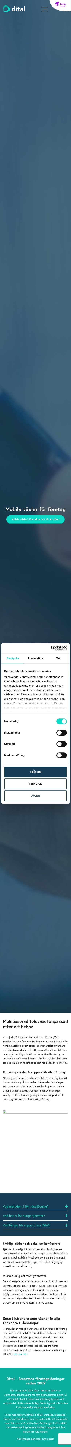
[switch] (61, 733)
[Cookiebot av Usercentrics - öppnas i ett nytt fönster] (51, 648)
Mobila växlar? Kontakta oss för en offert (35, 519)
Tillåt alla (35, 771)
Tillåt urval (35, 783)
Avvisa (35, 795)
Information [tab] (35, 658)
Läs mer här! (20, 1354)
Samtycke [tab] (13, 658)
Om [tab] (58, 658)
